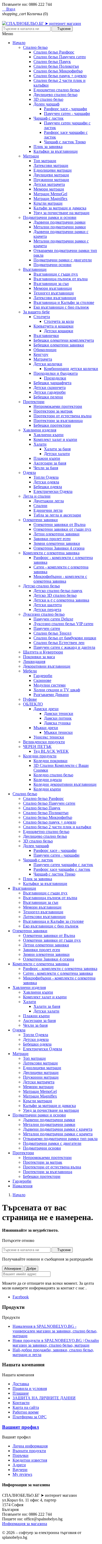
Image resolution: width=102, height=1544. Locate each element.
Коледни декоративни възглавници (65, 784)
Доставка (21, 1384)
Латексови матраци (50, 165)
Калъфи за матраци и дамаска (59, 208)
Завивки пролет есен (52, 538)
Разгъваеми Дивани (51, 694)
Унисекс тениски (48, 737)
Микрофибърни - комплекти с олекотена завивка (60, 578)
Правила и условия (30, 1388)
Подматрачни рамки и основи (49, 217)
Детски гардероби (49, 392)
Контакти (21, 1402)
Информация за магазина (24, 1523)
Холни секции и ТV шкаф (56, 690)
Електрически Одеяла (52, 491)
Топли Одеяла (46, 477)
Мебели (30, 671)
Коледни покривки (50, 760)
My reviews (22, 1474)
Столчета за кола (59, 321)
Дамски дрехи (46, 709)
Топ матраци (44, 161)
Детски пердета (47, 609)
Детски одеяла (46, 482)
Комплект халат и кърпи (55, 439)
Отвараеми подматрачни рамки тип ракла (60, 1138)
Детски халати (57, 453)
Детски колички (47, 364)
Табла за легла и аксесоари (57, 515)
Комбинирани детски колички (71, 368)
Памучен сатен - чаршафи (67, 113)
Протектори (33, 401)
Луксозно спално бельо (44, 614)
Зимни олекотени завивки (56, 543)
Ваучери (20, 1469)
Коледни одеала (47, 779)
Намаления (22, 1186)
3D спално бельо (48, 99)
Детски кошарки (58, 331)
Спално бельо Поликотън (56, 66)
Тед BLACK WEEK (51, 751)
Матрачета (42, 359)
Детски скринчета (49, 387)
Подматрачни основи (52, 264)
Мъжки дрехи (45, 727)
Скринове (42, 680)
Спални (40, 505)
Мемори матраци (48, 189)
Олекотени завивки (40, 520)
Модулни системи (49, 685)
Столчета (41, 316)
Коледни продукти (39, 756)
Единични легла (48, 510)
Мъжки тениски (58, 732)
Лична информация (30, 1446)
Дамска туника (57, 723)
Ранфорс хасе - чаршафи (65, 109)
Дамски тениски (58, 713)
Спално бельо (35, 47)
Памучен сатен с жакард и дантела (64, 647)
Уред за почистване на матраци (61, 212)
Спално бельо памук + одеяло (60, 75)
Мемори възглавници (52, 288)
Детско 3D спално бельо (55, 595)
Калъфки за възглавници (55, 151)
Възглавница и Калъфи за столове (63, 302)
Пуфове (30, 699)
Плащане (21, 1393)
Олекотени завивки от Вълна (59, 524)
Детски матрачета (49, 184)
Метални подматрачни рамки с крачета (58, 1134)
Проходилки (55, 378)
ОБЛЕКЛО (33, 704)
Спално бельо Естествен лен (58, 642)
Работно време (26, 1412)
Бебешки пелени (48, 397)
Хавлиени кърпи (48, 435)
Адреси (19, 1465)
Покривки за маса (39, 657)
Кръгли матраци (48, 203)
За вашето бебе (36, 312)
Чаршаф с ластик (48, 118)
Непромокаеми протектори (57, 406)
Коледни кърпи (47, 789)
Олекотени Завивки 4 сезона (58, 548)
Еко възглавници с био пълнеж (61, 307)
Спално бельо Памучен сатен (59, 57)
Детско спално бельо (41, 586)
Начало (19, 42)
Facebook (21, 1297)
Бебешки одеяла (47, 486)
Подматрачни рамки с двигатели (62, 260)
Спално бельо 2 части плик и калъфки (57, 827)
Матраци (31, 156)
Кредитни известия (30, 1460)
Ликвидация (34, 661)
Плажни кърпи (46, 458)
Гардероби (42, 675)
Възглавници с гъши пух (55, 274)
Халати (40, 444)
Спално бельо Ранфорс (53, 52)
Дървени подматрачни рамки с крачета (57, 1129)
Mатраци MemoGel (50, 194)
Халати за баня (57, 449)
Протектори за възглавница (58, 420)
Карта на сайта (26, 1407)
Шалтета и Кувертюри (43, 652)
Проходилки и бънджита (55, 373)
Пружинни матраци (51, 179)
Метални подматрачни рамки (59, 227)
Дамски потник (58, 718)
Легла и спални (36, 496)
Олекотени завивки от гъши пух (62, 529)
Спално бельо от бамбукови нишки (64, 638)
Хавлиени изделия (39, 430)
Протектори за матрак (53, 411)
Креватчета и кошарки (53, 326)
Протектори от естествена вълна (62, 416)
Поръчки (21, 1455)
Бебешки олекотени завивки (58, 345)
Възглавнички (46, 335)
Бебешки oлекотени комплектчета (63, 340)
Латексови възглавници (54, 298)
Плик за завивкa (48, 146)
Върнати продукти (29, 1450)
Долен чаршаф (46, 104)
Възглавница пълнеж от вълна (60, 279)
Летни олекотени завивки (56, 534)
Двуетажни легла (48, 501)
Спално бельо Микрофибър (58, 71)
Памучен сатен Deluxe (53, 619)
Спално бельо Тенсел (52, 633)
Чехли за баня (45, 468)
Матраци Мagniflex (50, 198)
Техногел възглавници (53, 293)
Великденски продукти (44, 742)
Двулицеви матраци (51, 175)
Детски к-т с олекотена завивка (61, 600)
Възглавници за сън (51, 283)
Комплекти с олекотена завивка (51, 553)
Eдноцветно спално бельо (56, 90)
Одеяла (29, 472)
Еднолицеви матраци (52, 170)
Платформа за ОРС (30, 1417)
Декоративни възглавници (46, 666)
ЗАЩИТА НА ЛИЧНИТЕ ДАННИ (44, 1398)
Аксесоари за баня (49, 463)
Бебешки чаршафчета (52, 383)
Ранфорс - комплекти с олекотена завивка (60, 968)
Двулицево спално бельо (55, 94)
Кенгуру (40, 354)
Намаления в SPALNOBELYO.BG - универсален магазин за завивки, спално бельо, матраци (55, 1331)
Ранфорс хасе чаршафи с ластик (61, 869)
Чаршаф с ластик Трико (65, 142)
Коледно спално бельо (53, 775)
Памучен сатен (46, 628)
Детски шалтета (47, 605)
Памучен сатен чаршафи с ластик (63, 864)
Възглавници (35, 269)
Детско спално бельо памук (57, 590)
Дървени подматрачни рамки (59, 222)
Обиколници (44, 349)
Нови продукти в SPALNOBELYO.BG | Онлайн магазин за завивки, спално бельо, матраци (56, 1342)
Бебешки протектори (52, 425)
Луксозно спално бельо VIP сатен (63, 623)
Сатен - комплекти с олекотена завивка (58, 973)
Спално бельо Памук (52, 61)
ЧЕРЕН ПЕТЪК (37, 746)
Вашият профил (20, 1427)
